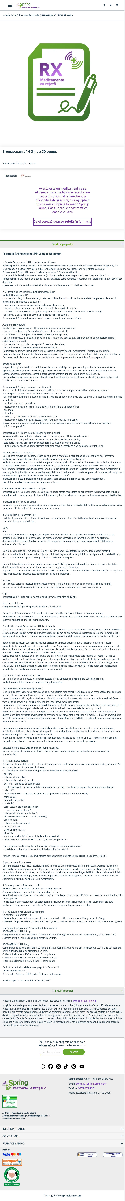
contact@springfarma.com (91, 1083)
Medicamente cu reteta (29, 15)
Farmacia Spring (9, 15)
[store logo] (26, 5)
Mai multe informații (62, 990)
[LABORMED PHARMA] (26, 175)
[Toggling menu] (10, 5)
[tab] (62, 244)
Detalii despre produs (62, 244)
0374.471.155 (86, 1088)
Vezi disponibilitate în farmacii (17, 163)
